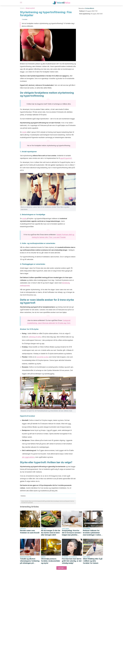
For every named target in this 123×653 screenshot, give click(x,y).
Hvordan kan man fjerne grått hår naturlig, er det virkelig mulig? (72, 561)
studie (24, 132)
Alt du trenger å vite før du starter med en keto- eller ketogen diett (50, 532)
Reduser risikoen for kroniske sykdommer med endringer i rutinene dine (93, 532)
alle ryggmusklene (28, 457)
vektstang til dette (34, 337)
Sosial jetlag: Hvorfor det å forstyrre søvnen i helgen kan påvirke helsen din (71, 532)
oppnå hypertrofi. (66, 158)
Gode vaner (65, 528)
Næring (43, 557)
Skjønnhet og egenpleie (69, 557)
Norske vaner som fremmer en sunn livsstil (29, 531)
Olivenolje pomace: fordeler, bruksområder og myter (50, 561)
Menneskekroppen (25, 557)
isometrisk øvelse (43, 357)
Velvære (22, 8)
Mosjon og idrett (30, 8)
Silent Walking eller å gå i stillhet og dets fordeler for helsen (92, 561)
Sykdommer (86, 528)
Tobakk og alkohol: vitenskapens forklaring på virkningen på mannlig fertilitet (29, 561)
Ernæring (23, 528)
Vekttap (43, 528)
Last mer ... (61, 568)
